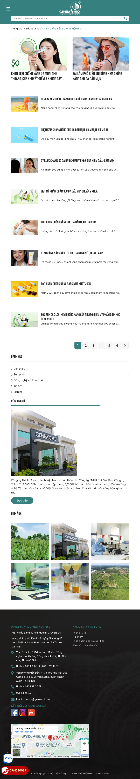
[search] (125, 18)
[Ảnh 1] (30, 541)
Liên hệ (18, 392)
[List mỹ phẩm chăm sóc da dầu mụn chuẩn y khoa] (24, 196)
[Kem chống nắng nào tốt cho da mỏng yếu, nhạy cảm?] (24, 258)
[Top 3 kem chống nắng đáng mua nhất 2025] (24, 289)
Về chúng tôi (18, 400)
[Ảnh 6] (110, 581)
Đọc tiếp (22, 500)
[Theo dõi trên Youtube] (32, 712)
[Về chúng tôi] (70, 443)
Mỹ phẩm (78, 636)
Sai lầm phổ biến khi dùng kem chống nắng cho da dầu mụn (97, 76)
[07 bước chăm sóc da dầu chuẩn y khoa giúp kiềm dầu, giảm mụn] (24, 165)
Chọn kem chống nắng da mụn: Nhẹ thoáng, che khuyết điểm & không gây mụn (36, 78)
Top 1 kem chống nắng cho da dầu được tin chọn (68, 221)
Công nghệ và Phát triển (29, 380)
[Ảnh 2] (70, 541)
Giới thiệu (19, 368)
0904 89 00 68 (33, 686)
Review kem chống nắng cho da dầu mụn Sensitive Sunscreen (76, 98)
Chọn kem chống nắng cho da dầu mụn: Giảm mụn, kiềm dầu (74, 129)
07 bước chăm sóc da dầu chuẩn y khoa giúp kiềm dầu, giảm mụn (77, 160)
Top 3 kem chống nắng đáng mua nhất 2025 (66, 283)
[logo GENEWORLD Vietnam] (70, 8)
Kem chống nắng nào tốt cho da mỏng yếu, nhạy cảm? (72, 252)
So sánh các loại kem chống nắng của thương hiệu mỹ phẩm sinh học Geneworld (80, 316)
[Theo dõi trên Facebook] (15, 712)
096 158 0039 (33, 666)
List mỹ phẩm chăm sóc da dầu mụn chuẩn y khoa (69, 191)
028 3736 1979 (50, 666)
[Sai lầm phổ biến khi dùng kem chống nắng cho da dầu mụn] (101, 54)
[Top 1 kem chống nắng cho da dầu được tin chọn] (24, 227)
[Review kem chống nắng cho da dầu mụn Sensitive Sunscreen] (24, 104)
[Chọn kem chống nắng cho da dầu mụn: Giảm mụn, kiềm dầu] (24, 135)
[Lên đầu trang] (134, 762)
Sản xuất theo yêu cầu (85, 644)
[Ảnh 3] (110, 541)
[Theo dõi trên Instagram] (23, 712)
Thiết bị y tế (79, 632)
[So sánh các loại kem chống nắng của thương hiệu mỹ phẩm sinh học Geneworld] (24, 319)
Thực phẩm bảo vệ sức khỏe (88, 640)
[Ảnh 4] (30, 581)
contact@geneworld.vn (37, 699)
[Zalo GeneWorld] (8, 758)
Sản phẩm (20, 374)
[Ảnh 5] (70, 581)
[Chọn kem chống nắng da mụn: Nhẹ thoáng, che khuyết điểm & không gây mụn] (39, 54)
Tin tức (18, 386)
